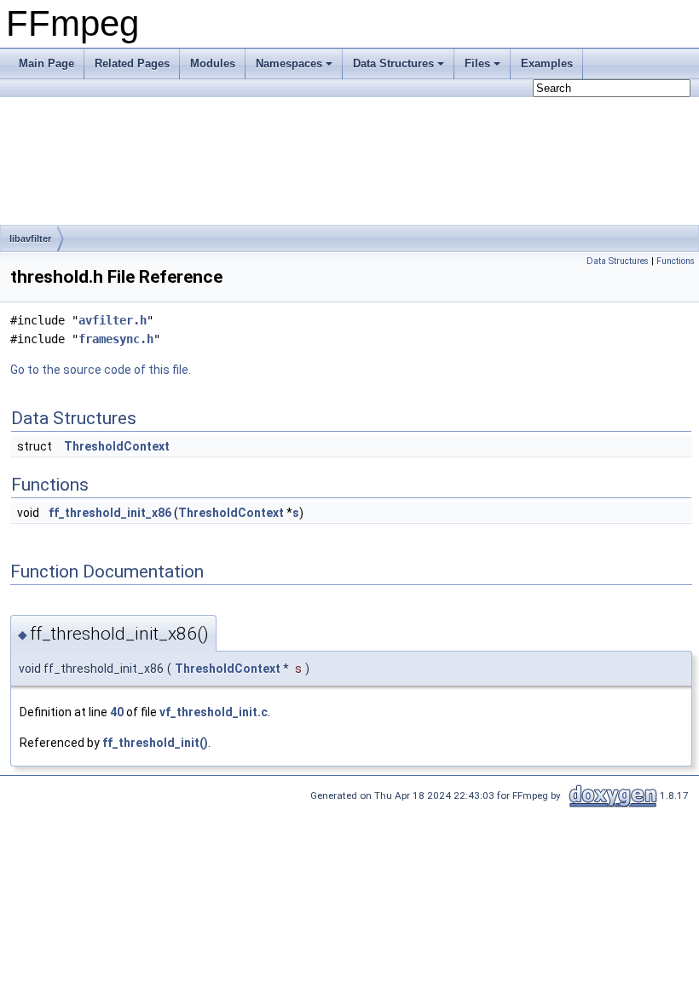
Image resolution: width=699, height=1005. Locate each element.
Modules (212, 63)
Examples (547, 63)
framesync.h (115, 339)
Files (477, 63)
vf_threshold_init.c (213, 712)
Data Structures (393, 63)
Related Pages (132, 63)
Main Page (46, 63)
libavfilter (30, 238)
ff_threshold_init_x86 (110, 513)
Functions (675, 261)
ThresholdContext (117, 446)
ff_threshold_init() (155, 742)
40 (117, 712)
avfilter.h (112, 320)
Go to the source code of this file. (100, 369)
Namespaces (289, 63)
